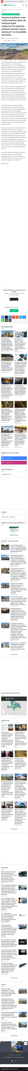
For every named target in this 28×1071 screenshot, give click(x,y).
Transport (13, 9)
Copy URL (14, 310)
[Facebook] (2, 317)
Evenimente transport (7, 14)
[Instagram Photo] (5, 1046)
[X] (6, 317)
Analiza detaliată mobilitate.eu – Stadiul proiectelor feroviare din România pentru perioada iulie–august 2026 (8, 992)
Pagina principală (6, 9)
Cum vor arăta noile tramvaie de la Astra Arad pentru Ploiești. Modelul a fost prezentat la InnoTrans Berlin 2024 (9, 1015)
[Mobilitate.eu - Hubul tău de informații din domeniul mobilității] (10, 5)
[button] (14, 1069)
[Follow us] (26, 1043)
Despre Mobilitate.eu (9, 1057)
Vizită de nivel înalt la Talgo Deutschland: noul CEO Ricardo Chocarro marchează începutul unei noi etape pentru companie (7, 814)
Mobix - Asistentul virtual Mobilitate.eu (11, 38)
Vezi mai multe (14, 654)
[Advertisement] (14, 226)
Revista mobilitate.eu (19, 1057)
